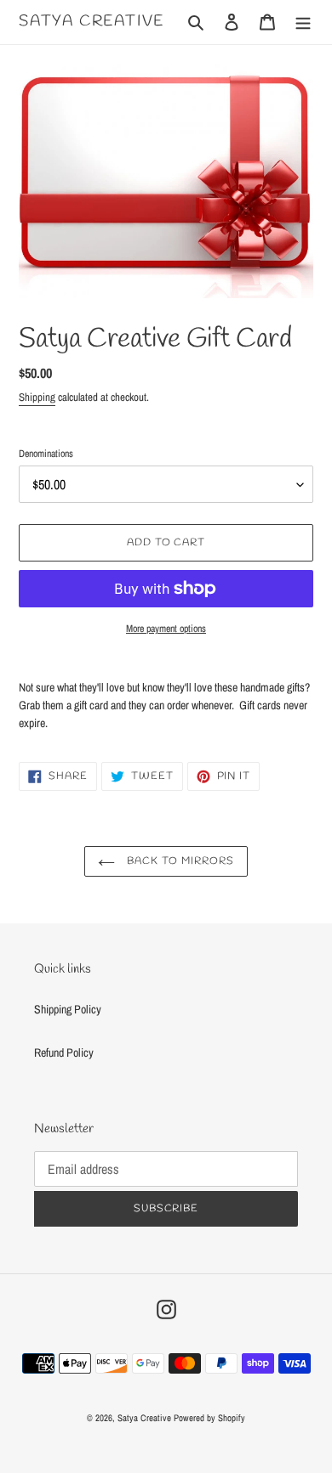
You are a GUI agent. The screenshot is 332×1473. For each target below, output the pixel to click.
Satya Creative (91, 22)
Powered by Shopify (209, 1418)
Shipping (37, 397)
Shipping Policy (67, 1009)
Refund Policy (64, 1052)
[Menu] (303, 21)
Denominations (46, 453)
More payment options (166, 628)
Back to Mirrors (178, 861)
